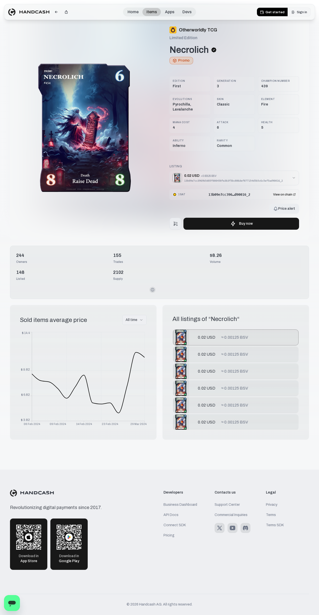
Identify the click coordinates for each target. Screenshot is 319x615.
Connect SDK (174, 525)
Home (133, 12)
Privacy (271, 505)
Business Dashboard (180, 505)
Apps (169, 12)
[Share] (66, 12)
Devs (187, 12)
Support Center (227, 505)
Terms (271, 515)
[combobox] (134, 320)
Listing (175, 166)
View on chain (282, 194)
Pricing (168, 535)
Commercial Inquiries (231, 515)
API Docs (170, 515)
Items (152, 12)
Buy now (246, 223)
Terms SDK (275, 525)
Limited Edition (183, 38)
